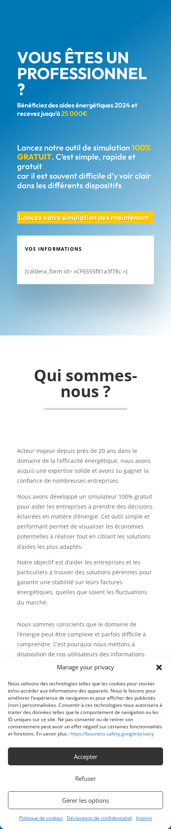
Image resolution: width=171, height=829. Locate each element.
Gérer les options (85, 800)
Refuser (85, 778)
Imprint (144, 818)
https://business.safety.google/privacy (112, 733)
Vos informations (53, 249)
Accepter (85, 757)
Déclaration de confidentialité (99, 818)
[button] (159, 667)
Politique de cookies (41, 818)
